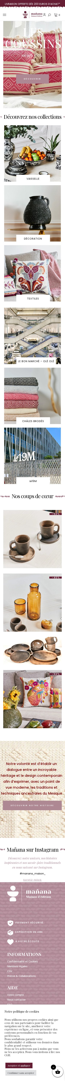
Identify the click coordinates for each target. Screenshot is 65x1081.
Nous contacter (16, 999)
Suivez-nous (32, 879)
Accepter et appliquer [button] (19, 1065)
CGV (9, 971)
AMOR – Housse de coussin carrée (32, 692)
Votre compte (15, 994)
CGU (7, 1055)
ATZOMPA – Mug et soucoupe (32, 529)
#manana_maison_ (33, 873)
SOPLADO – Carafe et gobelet (32, 593)
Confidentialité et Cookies (22, 961)
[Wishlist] (36, 549)
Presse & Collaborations (21, 976)
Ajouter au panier (29, 544)
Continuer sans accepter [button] (21, 1072)
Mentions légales (17, 966)
